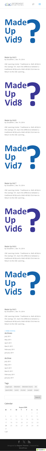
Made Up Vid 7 (10, 183)
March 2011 (9, 346)
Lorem (17, 390)
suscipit (30, 390)
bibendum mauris (27, 387)
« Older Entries (10, 331)
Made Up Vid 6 (10, 246)
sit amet (23, 390)
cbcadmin (10, 59)
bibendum (17, 387)
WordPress (23, 448)
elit (36, 387)
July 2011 (8, 336)
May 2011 (8, 340)
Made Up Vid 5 (10, 309)
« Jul (6, 432)
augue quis (8, 387)
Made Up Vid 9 (10, 57)
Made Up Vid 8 (10, 120)
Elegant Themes (22, 446)
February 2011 (10, 349)
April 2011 (8, 343)
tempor (36, 390)
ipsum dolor (9, 390)
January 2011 (9, 353)
